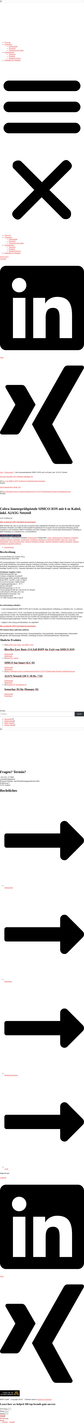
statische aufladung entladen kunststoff (59, 542)
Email (2, 1413)
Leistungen (8, 44)
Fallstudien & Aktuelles (12, 60)
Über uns (7, 42)
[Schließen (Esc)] (7, 1418)
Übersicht (12, 54)
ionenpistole (25, 540)
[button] (42, 148)
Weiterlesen (8, 656)
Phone (2, 1411)
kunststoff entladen (53, 540)
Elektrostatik (13, 46)
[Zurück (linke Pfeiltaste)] (1, 1420)
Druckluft (12, 48)
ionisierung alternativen (38, 540)
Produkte (12, 56)
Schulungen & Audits (16, 50)
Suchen (2, 711)
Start (1, 472)
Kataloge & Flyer (15, 58)
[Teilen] (5, 1418)
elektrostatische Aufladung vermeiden (65, 538)
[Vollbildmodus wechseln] (3, 1418)
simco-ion (64, 540)
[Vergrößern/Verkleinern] (1, 1418)
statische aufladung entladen (35, 542)
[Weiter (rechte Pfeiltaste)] (3, 1420)
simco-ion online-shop (16, 542)
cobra (49, 538)
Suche (79, 714)
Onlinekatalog (9, 52)
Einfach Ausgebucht (45, 1399)
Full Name (4, 1409)
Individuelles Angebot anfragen (10, 535)
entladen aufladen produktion (10, 540)
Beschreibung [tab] (9, 547)
